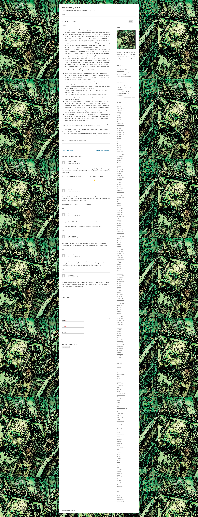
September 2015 (120, 216)
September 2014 (120, 236)
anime (118, 378)
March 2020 (119, 140)
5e (117, 370)
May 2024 (119, 119)
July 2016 (119, 201)
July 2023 (119, 121)
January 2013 (120, 274)
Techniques (119, 471)
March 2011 (119, 315)
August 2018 (119, 160)
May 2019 (119, 147)
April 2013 (119, 268)
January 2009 (120, 354)
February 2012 (120, 294)
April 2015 (119, 225)
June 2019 (119, 145)
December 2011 (120, 298)
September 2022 (120, 125)
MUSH (118, 445)
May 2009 (119, 352)
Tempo (118, 475)
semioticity (71, 254)
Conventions (120, 398)
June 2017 (119, 182)
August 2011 (119, 305)
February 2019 (120, 151)
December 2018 (120, 154)
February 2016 (120, 208)
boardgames (120, 385)
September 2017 (120, 177)
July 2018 (119, 162)
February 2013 (120, 272)
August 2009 (119, 350)
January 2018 (120, 171)
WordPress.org (120, 501)
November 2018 (120, 156)
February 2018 (120, 169)
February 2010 (120, 339)
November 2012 (120, 277)
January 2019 (120, 153)
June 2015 (119, 222)
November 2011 (120, 300)
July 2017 (119, 181)
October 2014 (120, 235)
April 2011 (119, 313)
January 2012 (120, 296)
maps (118, 437)
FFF (117, 411)
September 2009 (120, 348)
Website (64, 332)
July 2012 (119, 285)
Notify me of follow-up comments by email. (73, 340)
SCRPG (118, 462)
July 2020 (119, 136)
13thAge (119, 367)
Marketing (119, 439)
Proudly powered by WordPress (68, 510)
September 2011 (120, 303)
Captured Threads (121, 395)
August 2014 (119, 238)
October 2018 (120, 158)
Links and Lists (120, 434)
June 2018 (119, 164)
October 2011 (120, 302)
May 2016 (119, 203)
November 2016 (120, 194)
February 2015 (120, 229)
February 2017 (120, 188)
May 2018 (119, 166)
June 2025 (119, 114)
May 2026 (119, 106)
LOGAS (118, 436)
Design (118, 404)
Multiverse (119, 443)
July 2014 (119, 240)
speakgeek (119, 469)
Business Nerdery (121, 393)
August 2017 (119, 179)
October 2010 (120, 324)
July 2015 (119, 220)
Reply (63, 183)
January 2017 (120, 190)
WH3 (118, 484)
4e (117, 369)
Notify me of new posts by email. (70, 344)
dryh (118, 406)
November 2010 (120, 322)
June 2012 (119, 287)
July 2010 (119, 329)
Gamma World (120, 413)
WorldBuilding (120, 486)
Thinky (118, 478)
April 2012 (119, 290)
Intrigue (118, 430)
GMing (118, 419)
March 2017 (119, 186)
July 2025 (119, 112)
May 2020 (119, 138)
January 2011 (120, 318)
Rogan (70, 189)
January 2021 (120, 130)
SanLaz (118, 460)
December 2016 (120, 192)
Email (64, 326)
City (118, 397)
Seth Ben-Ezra (72, 161)
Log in (118, 495)
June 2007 (119, 357)
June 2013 (119, 264)
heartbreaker (120, 424)
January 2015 (120, 231)
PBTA (118, 449)
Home (63, 14)
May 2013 (119, 266)
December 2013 (120, 253)
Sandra (118, 91)
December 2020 (120, 132)
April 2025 (119, 115)
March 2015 (119, 227)
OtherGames (120, 447)
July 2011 (119, 307)
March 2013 (119, 270)
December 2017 (120, 173)
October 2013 (120, 257)
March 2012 (119, 292)
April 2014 (119, 246)
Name (64, 320)
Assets (118, 380)
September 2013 (120, 259)
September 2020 (120, 134)
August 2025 (119, 110)
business (119, 391)
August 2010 (119, 328)
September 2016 (120, 197)
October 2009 (120, 346)
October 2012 (120, 279)
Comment (65, 303)
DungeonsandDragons (122, 408)
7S (117, 372)
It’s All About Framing (122, 69)
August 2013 (119, 261)
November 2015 (120, 212)
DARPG (118, 402)
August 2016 (119, 199)
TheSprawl (119, 477)
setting (118, 464)
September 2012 (120, 281)
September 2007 (120, 356)
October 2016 (120, 195)
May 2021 (119, 128)
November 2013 (120, 255)
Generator (119, 415)
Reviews (119, 456)
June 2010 (119, 331)
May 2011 (119, 311)
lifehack (118, 432)
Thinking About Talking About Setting (125, 74)
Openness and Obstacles (103, 150)
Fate (118, 410)
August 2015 (119, 218)
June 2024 (119, 117)
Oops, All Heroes (120, 71)
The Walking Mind (71, 7)
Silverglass (119, 465)
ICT (117, 426)
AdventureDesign (121, 374)
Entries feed (119, 497)
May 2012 (119, 289)
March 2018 (119, 168)
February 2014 (120, 249)
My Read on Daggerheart (129, 97)
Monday (119, 441)
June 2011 (119, 309)
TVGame (119, 480)
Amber (118, 376)
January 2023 (120, 123)
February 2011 (120, 316)
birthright (119, 382)
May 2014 (119, 244)
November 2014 (120, 233)
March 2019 (119, 149)
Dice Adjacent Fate (126, 91)
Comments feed (120, 499)
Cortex (118, 400)
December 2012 (120, 275)
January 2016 (120, 210)
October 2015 (120, 214)
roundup (119, 458)
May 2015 (119, 223)
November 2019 (120, 141)
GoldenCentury (120, 421)
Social (118, 467)
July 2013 (119, 262)
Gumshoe (119, 423)
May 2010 (119, 333)
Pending (75, 140)
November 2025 (120, 108)
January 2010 (120, 341)
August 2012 (119, 283)
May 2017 (119, 184)
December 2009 (120, 343)
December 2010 (120, 320)
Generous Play (120, 417)
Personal (119, 452)
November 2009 (120, 344)
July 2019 (119, 143)
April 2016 (119, 205)
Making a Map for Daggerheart (124, 73)
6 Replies (64, 25)
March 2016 (119, 207)
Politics (118, 454)
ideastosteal (119, 428)
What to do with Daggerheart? (124, 76)
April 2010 (119, 335)
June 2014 (119, 242)
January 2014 (120, 251)
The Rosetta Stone (67, 150)
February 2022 (120, 127)
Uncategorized (120, 482)
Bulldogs (119, 389)
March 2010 (119, 337)
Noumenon (71, 214)
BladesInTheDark (121, 383)
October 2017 (120, 175)
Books (118, 387)
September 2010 (120, 326)
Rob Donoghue (72, 236)
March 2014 (119, 248)
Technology (119, 473)
